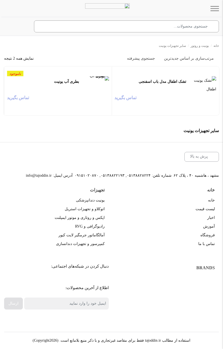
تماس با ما (206, 244)
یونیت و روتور (200, 46)
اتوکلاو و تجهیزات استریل (85, 209)
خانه (216, 46)
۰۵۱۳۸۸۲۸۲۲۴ (139, 175)
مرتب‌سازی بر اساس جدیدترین (189, 58)
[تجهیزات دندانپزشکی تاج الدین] (107, 8)
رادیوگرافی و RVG (90, 226)
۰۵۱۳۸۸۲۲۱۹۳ (113, 175)
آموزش (209, 226)
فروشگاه (207, 235)
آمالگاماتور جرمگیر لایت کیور (81, 235)
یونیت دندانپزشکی (90, 200)
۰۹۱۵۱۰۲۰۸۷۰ (86, 175)
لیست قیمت (205, 209)
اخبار (211, 218)
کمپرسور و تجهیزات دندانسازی (80, 244)
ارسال (13, 303)
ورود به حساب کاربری (22, 26)
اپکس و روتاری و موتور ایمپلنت (80, 218)
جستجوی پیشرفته (141, 58)
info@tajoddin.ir (39, 175)
